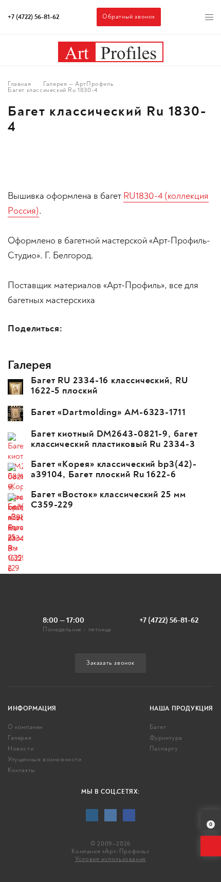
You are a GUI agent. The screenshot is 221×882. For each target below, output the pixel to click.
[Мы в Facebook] (129, 815)
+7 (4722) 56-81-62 (33, 17)
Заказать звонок (110, 663)
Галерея (19, 738)
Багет (158, 727)
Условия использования (110, 859)
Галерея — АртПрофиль (78, 84)
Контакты (21, 770)
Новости (20, 749)
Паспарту (164, 749)
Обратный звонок (128, 17)
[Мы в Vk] (110, 815)
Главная (19, 84)
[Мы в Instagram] (92, 815)
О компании (25, 727)
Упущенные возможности (45, 759)
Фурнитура (166, 738)
